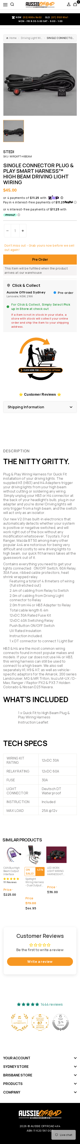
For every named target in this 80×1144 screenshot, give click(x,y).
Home (13, 38)
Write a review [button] (40, 961)
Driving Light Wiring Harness (32, 38)
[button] (40, 202)
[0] (75, 5)
